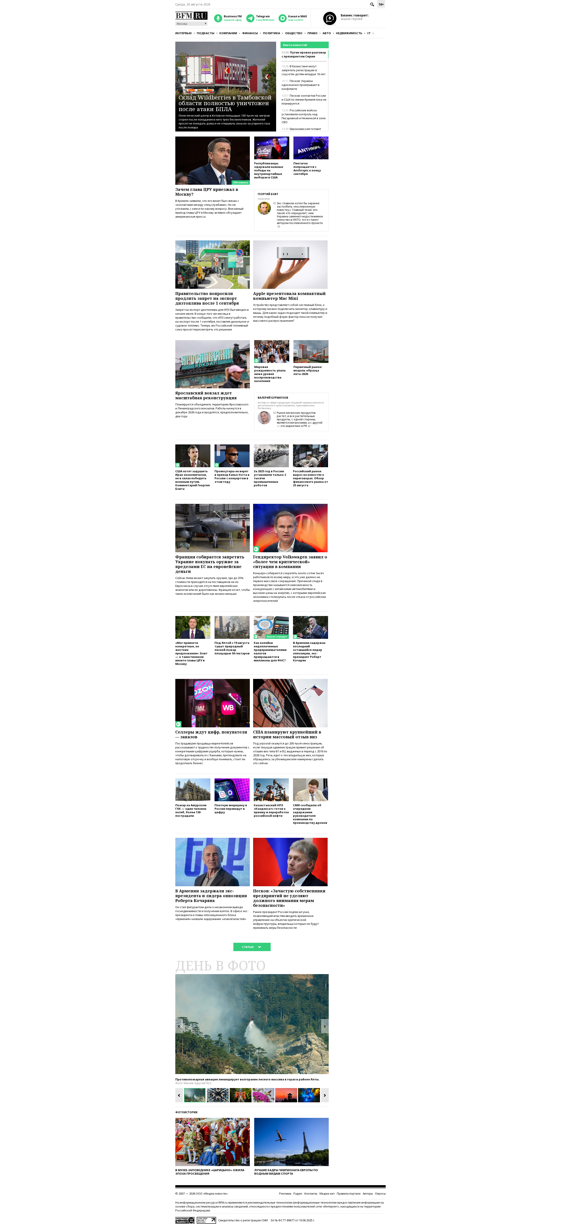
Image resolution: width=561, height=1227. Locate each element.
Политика (271, 33)
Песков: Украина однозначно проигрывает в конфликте (301, 85)
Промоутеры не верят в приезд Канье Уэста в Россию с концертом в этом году (232, 476)
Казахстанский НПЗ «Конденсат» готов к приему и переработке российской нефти (271, 810)
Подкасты (205, 33)
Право (312, 33)
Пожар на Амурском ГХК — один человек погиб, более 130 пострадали (190, 810)
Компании (228, 33)
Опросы (380, 1193)
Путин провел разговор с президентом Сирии (304, 54)
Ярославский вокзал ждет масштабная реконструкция (206, 395)
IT (369, 33)
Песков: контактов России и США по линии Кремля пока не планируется (304, 99)
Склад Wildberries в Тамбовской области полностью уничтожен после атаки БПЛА (225, 103)
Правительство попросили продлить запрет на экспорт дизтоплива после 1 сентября (207, 298)
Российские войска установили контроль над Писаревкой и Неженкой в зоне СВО (304, 116)
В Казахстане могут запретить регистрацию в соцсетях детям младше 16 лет (303, 70)
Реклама (285, 1193)
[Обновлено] (212, 138)
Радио (297, 1193)
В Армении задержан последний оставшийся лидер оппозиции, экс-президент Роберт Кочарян (309, 651)
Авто (327, 33)
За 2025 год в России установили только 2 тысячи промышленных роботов (270, 478)
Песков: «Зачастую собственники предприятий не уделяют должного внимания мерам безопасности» (289, 898)
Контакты (310, 1193)
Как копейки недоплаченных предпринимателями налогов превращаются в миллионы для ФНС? (270, 651)
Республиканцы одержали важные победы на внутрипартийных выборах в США (268, 170)
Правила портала (348, 1193)
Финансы (250, 33)
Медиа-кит (327, 1193)
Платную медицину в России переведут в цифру (231, 808)
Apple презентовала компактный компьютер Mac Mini (289, 296)
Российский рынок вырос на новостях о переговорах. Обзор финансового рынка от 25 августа (310, 478)
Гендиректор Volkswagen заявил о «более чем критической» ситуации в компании (290, 561)
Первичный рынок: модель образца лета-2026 (307, 370)
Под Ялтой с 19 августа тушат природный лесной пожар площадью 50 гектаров (232, 648)
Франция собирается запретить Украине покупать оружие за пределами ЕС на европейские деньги (209, 564)
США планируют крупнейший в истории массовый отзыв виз (287, 734)
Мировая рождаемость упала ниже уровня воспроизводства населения (270, 374)
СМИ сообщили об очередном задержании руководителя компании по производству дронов (310, 813)
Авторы (368, 1193)
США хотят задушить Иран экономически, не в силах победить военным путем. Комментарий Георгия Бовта (192, 479)
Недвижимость (349, 33)
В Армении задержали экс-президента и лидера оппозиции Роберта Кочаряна (211, 895)
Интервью (183, 33)
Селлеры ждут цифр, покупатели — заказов (211, 734)
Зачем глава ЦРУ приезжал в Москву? (206, 192)
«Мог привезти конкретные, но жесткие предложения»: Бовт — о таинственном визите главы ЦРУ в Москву (191, 653)
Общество (293, 33)
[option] (252, 1024)
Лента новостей (295, 45)
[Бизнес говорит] (271, 618)
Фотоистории (186, 1112)
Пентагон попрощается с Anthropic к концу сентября (307, 168)
